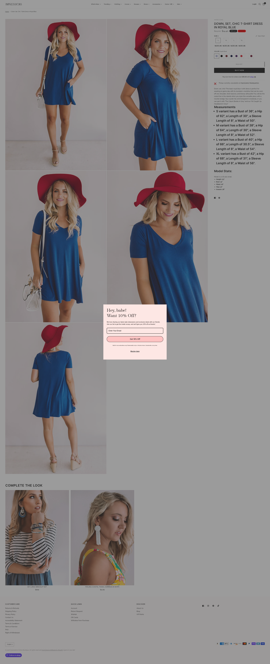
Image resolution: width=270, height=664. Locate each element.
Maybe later (135, 351)
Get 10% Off (135, 339)
